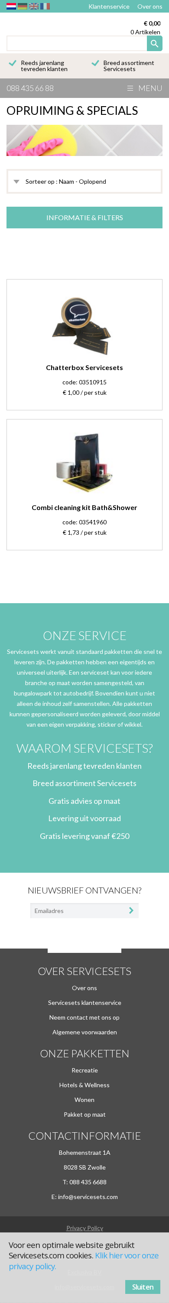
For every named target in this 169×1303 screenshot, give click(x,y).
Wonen (84, 1099)
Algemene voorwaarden (84, 1032)
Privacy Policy (84, 1228)
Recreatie (85, 1070)
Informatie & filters (84, 217)
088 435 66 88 (30, 88)
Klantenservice (109, 6)
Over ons (149, 6)
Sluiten (142, 1287)
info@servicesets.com (88, 1196)
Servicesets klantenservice (84, 1002)
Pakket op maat (85, 1114)
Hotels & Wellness (84, 1085)
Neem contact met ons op (84, 1017)
